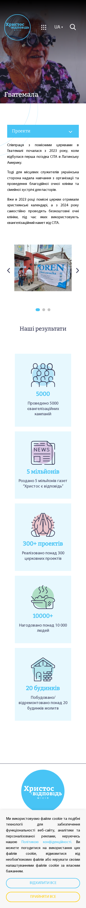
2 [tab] (43, 309)
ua (57, 27)
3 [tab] (49, 309)
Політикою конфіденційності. (46, 842)
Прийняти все (43, 897)
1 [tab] (38, 309)
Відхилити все (43, 883)
